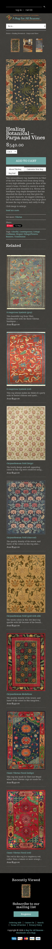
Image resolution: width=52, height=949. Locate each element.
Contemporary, (26, 232)
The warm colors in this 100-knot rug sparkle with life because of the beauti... (25, 621)
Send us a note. (12, 210)
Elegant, (19, 234)
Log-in (19, 10)
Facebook (26, 4)
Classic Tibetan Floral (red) (19, 853)
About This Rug (15, 169)
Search (44, 6)
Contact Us (29, 923)
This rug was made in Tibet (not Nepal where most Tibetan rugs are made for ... (25, 778)
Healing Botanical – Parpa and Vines (25, 33)
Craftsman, (11, 234)
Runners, (10, 237)
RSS (21, 4)
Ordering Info (15, 923)
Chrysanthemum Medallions (19, 694)
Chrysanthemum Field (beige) (20, 463)
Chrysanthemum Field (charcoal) (21, 537)
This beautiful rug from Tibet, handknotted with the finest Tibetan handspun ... (23, 318)
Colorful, (15, 232)
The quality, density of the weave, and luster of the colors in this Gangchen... (24, 699)
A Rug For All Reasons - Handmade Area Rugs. (30, 931)
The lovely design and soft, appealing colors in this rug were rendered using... (25, 468)
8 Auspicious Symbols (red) (19, 389)
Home (8, 33)
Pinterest (30, 4)
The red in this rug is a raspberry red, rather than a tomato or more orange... (24, 858)
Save (11, 226)
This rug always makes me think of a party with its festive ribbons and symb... (26, 394)
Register (26, 914)
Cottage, (36, 232)
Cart (29, 10)
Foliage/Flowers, (31, 234)
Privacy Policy (35, 925)
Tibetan (18, 217)
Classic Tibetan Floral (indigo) (20, 773)
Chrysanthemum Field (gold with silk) (24, 616)
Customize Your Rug (35, 169)
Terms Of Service (18, 925)
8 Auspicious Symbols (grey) (19, 312)
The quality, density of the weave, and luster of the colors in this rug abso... (24, 542)
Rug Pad (12, 173)
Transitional (19, 237)
